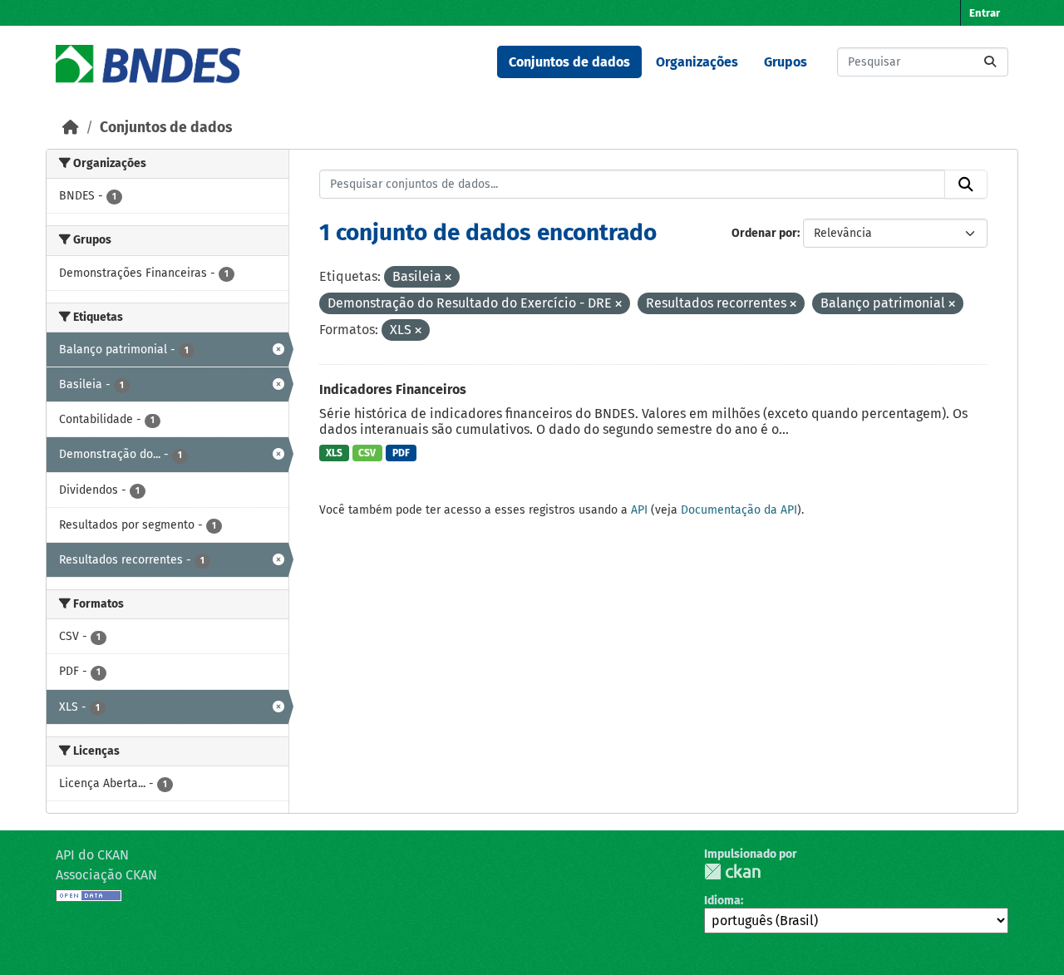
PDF (401, 453)
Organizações (697, 62)
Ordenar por (764, 233)
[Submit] (990, 61)
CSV (367, 453)
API (639, 510)
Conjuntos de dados (569, 62)
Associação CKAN (106, 875)
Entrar (984, 13)
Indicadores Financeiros (392, 389)
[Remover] (448, 278)
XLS (334, 453)
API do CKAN (92, 855)
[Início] (70, 127)
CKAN (732, 871)
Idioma (722, 901)
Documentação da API (739, 510)
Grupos (785, 62)
